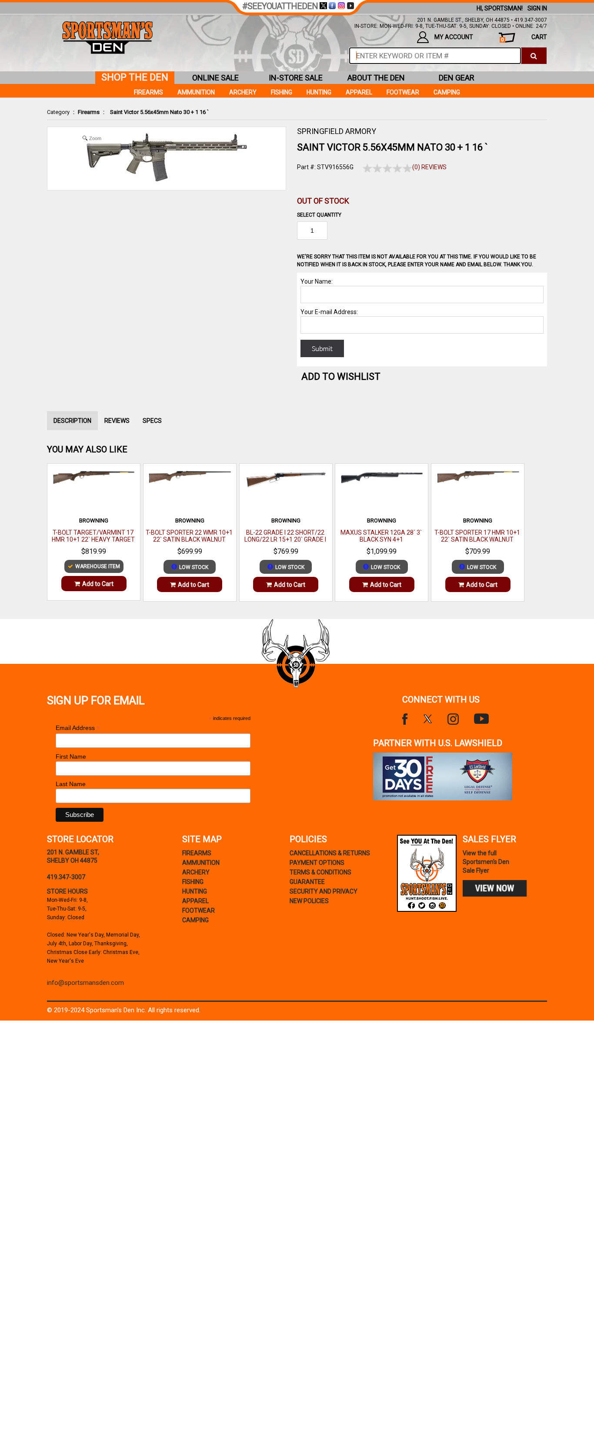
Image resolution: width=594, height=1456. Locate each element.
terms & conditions (320, 872)
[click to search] (534, 55)
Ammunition (196, 92)
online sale (215, 77)
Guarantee (307, 881)
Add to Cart (97, 583)
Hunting (319, 92)
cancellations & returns (330, 853)
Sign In (537, 8)
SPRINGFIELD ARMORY (336, 131)
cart (524, 38)
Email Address (78, 728)
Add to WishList (340, 376)
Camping (447, 92)
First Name (71, 756)
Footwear (403, 92)
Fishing (281, 92)
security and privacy (323, 891)
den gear (456, 77)
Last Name (71, 783)
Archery (243, 92)
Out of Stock (323, 200)
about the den (376, 77)
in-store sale (296, 77)
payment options (317, 862)
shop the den (134, 77)
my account (453, 36)
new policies (309, 900)
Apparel (359, 92)
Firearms (89, 112)
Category (58, 112)
